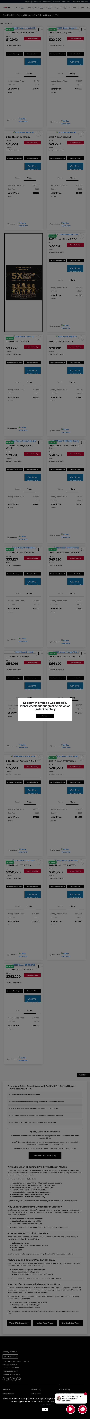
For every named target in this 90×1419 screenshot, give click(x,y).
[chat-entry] (70, 1409)
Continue (45, 716)
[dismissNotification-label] (85, 1393)
